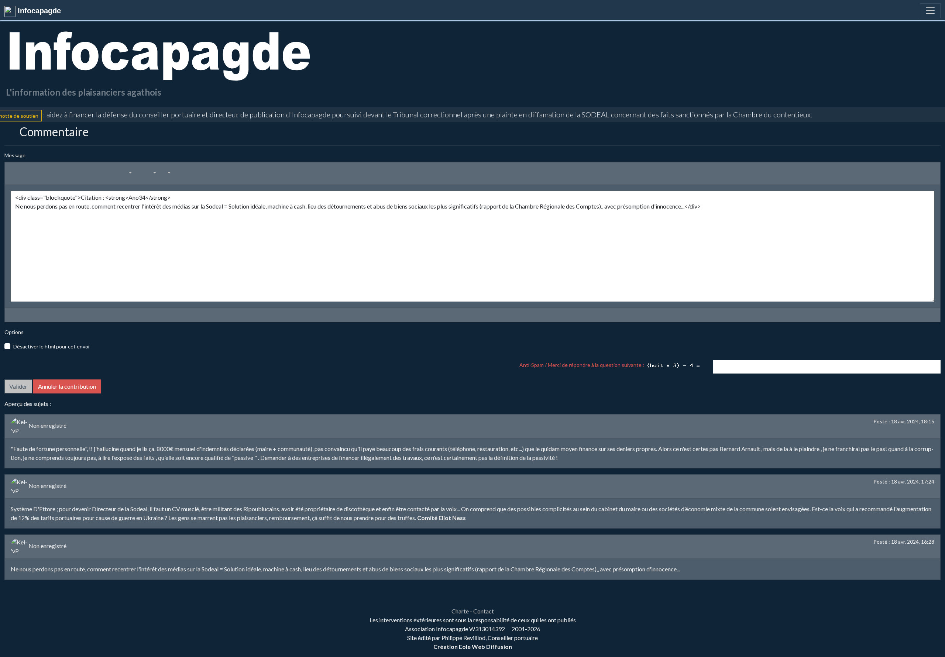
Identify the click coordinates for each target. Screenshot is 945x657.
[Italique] (36, 172)
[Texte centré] (76, 172)
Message (14, 155)
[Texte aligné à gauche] (66, 172)
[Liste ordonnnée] (115, 172)
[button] (126, 172)
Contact (483, 611)
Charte (460, 611)
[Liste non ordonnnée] (106, 172)
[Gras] (26, 172)
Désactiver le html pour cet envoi (51, 346)
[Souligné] (46, 172)
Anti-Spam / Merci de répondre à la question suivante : (582, 365)
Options (14, 332)
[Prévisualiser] (12, 315)
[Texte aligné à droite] (86, 172)
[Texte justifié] (96, 172)
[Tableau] (140, 172)
